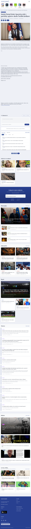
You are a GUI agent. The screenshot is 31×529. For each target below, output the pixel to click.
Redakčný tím (18, 501)
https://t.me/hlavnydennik (6, 105)
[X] (3, 20)
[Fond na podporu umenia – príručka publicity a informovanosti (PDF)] (4, 512)
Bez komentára (6, 10)
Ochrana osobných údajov (19, 508)
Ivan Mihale (8, 334)
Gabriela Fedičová (8, 274)
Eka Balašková (9, 354)
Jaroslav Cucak (13, 229)
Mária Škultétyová (8, 383)
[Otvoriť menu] (29, 1)
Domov (2, 10)
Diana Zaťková (8, 362)
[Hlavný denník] (5, 1)
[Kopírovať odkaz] (8, 20)
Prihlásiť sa (26, 124)
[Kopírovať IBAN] (24, 196)
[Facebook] (1, 20)
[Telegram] (5, 20)
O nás (17, 500)
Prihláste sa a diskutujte (26, 115)
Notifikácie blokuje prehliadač (5, 524)
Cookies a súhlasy (18, 509)
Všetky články (27, 205)
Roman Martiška (13, 234)
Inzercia (2, 508)
